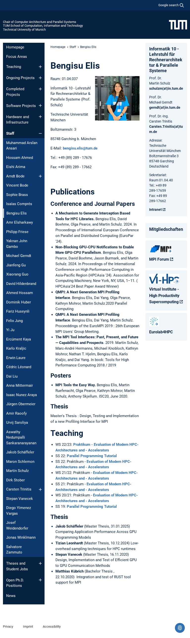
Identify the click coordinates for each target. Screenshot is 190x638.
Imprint (28, 626)
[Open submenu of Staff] (40, 133)
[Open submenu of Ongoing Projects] (40, 78)
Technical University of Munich (24, 29)
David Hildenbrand (21, 283)
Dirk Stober (15, 480)
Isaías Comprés (19, 204)
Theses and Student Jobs (17, 566)
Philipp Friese (17, 232)
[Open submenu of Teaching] (40, 67)
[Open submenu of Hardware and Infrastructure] (40, 117)
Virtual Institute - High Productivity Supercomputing (164, 295)
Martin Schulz (17, 470)
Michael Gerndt (18, 256)
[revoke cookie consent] (180, 628)
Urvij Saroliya (17, 422)
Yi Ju (10, 330)
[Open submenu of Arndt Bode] (40, 176)
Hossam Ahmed (19, 157)
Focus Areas (16, 56)
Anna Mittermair (19, 385)
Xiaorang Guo (17, 274)
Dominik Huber (18, 302)
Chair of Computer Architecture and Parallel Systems (39, 22)
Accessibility (52, 626)
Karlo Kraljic (16, 348)
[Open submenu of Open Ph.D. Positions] (40, 580)
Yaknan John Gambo (16, 244)
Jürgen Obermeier (20, 404)
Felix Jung (14, 321)
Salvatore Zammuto (14, 550)
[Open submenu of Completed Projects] (40, 89)
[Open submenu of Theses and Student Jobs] (40, 563)
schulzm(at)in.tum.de (166, 88)
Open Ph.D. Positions (15, 583)
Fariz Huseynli (17, 311)
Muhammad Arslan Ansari (21, 146)
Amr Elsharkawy (19, 222)
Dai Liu (12, 376)
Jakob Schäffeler (20, 452)
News (11, 596)
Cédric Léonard (18, 367)
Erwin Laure (15, 358)
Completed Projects (15, 92)
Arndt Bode (15, 176)
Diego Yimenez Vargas (18, 511)
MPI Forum (159, 259)
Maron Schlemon (20, 461)
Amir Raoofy (16, 413)
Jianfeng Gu (16, 265)
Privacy (8, 626)
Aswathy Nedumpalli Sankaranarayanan (21, 437)
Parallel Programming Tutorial (92, 456)
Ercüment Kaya (18, 339)
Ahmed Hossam (19, 293)
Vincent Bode (17, 185)
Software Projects (21, 106)
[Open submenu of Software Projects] (40, 105)
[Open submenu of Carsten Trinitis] (40, 489)
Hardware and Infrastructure (17, 120)
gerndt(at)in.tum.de (164, 107)
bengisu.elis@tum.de (80, 148)
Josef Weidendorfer (17, 525)
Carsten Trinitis (18, 489)
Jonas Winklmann (21, 537)
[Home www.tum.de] (178, 24)
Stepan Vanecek (19, 498)
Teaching (13, 66)
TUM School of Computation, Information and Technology (43, 25)
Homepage (15, 47)
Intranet (155, 210)
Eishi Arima (15, 167)
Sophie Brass (17, 194)
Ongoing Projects (20, 78)
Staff (10, 133)
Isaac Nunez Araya (21, 395)
